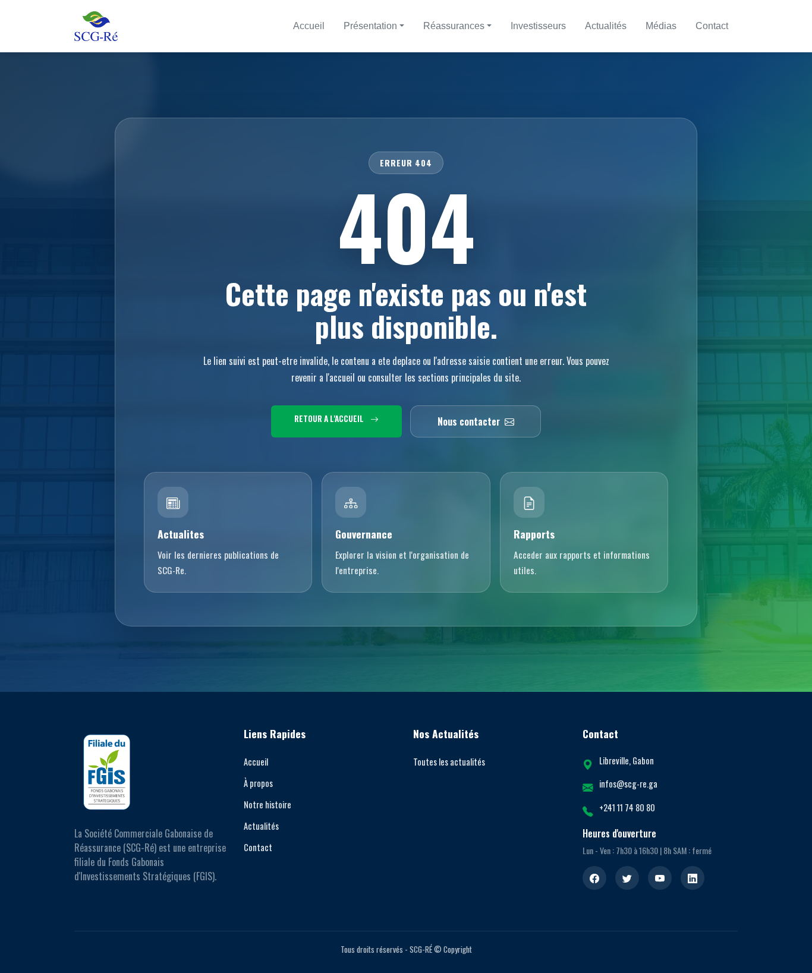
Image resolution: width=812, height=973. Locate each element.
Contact (711, 26)
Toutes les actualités (449, 761)
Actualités (606, 26)
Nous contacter (469, 421)
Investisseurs (538, 26)
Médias (661, 26)
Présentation (370, 26)
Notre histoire (267, 804)
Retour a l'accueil (330, 418)
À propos (258, 783)
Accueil (309, 26)
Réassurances (453, 26)
